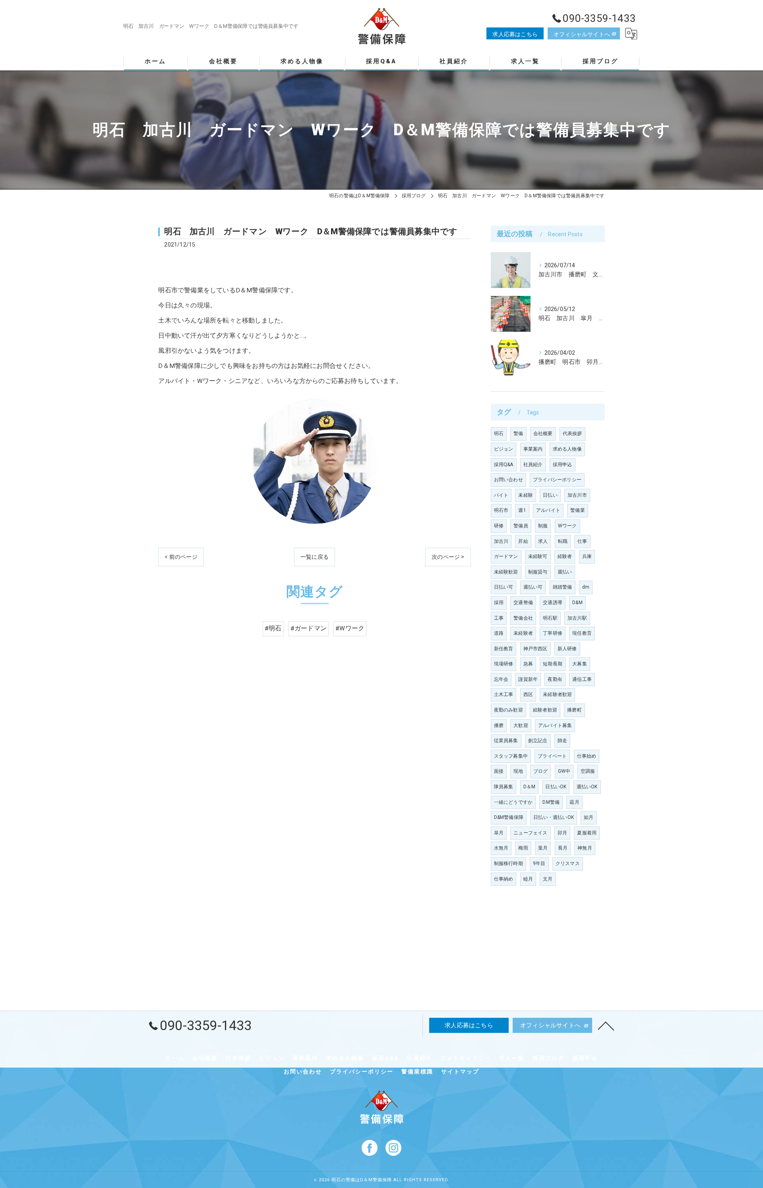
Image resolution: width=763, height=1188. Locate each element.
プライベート (552, 756)
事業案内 (533, 449)
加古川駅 (577, 618)
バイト (501, 495)
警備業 (577, 510)
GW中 (564, 771)
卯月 (562, 833)
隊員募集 (503, 786)
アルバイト (548, 510)
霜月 (574, 802)
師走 (562, 740)
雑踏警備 (562, 587)
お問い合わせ (508, 479)
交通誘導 (552, 602)
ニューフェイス (530, 833)
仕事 (582, 541)
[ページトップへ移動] (606, 1025)
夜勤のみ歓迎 (508, 710)
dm (585, 587)
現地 (518, 771)
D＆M (529, 786)
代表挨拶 (572, 433)
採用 (499, 602)
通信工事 (582, 679)
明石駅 (550, 618)
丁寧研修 (552, 633)
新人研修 (567, 648)
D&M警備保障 (508, 817)
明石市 (501, 510)
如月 (588, 817)
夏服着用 (586, 833)
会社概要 (543, 433)
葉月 (543, 848)
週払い (565, 572)
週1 (522, 510)
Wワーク (567, 526)
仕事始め (586, 756)
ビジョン (503, 449)
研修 (499, 526)
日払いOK (555, 786)
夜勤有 (555, 679)
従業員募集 (506, 740)
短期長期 (552, 664)
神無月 (584, 848)
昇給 (523, 541)
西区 (528, 694)
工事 (499, 618)
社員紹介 (533, 464)
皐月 (499, 833)
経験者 (565, 556)
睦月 (528, 879)
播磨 (499, 725)
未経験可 (538, 556)
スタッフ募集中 (511, 756)
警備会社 (523, 618)
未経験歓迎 (506, 572)
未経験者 (523, 633)
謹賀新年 (528, 679)
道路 (499, 633)
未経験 (525, 495)
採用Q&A (503, 464)
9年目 (539, 863)
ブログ (540, 771)
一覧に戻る (314, 557)
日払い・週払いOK (553, 817)
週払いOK (587, 786)
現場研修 (503, 664)
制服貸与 (538, 572)
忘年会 (501, 679)
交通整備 (523, 602)
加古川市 (577, 495)
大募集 (579, 664)
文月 (547, 879)
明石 (499, 433)
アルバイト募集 (555, 725)
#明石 (273, 628)
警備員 (520, 526)
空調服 (588, 771)
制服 (543, 526)
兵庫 (587, 556)
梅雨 (523, 848)
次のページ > (448, 557)
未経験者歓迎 (557, 694)
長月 (562, 848)
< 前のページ (181, 557)
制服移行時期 (508, 863)
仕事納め (503, 879)
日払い (550, 495)
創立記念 (538, 740)
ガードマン (506, 556)
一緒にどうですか (513, 802)
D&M (577, 602)
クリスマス (568, 863)
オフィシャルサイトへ (582, 34)
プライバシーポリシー (557, 479)
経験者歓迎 (545, 710)
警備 (518, 433)
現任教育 (582, 633)
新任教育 (503, 648)
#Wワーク (349, 628)
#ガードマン (308, 628)
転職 (562, 541)
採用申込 (562, 464)
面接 (499, 771)
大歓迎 (520, 725)
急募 (528, 664)
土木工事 (503, 694)
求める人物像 (567, 449)
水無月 (501, 848)
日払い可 (503, 587)
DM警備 (551, 802)
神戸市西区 (535, 648)
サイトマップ (460, 1071)
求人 (543, 541)
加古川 (501, 541)
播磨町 (574, 710)
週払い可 (533, 587)
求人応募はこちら (515, 34)
